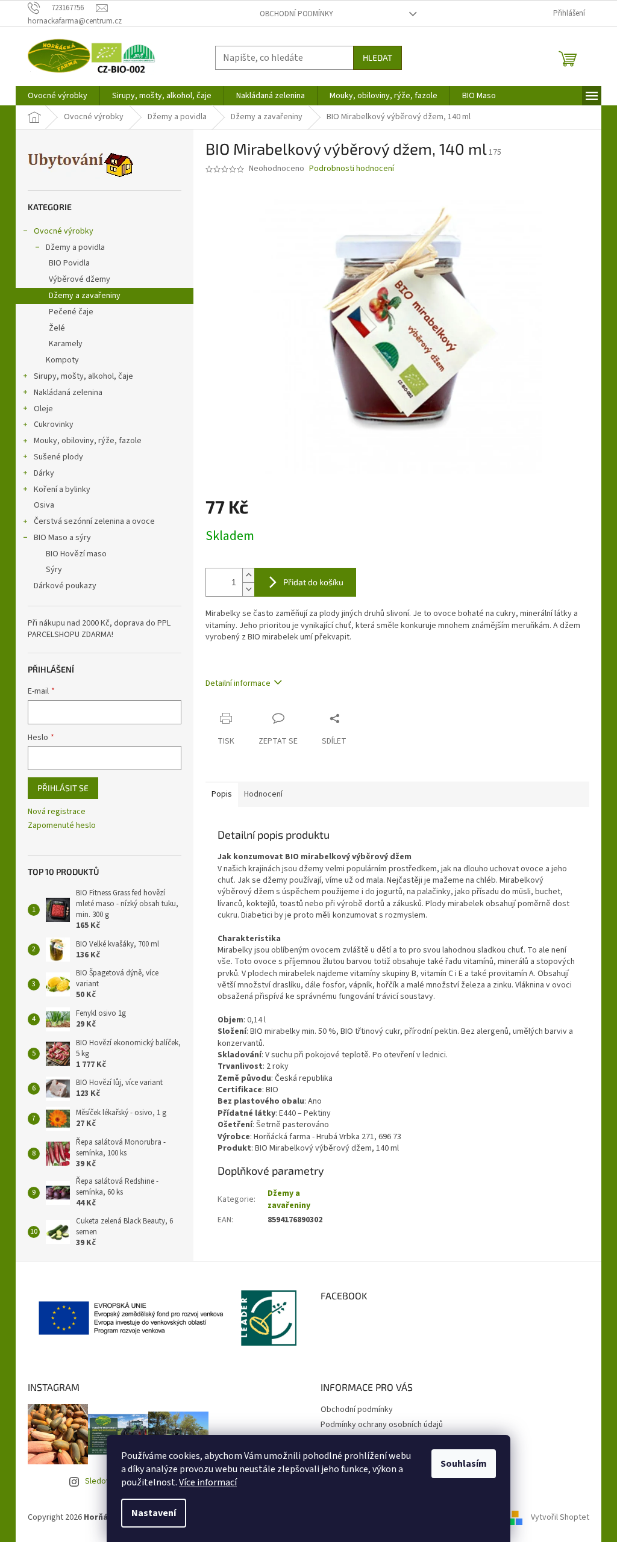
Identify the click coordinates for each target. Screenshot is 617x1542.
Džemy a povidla (75, 247)
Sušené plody (58, 457)
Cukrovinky (54, 424)
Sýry (54, 570)
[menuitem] (57, 95)
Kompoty (62, 360)
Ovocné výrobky (63, 231)
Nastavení (153, 1513)
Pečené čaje (71, 312)
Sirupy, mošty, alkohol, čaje (83, 376)
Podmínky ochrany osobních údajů (382, 1425)
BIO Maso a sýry (62, 538)
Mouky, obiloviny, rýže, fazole (88, 441)
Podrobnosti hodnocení (351, 169)
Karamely (66, 344)
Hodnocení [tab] (263, 794)
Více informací (208, 1482)
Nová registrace (57, 812)
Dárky (44, 473)
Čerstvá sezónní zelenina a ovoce (94, 521)
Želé (57, 328)
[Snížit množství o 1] (248, 589)
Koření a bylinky (62, 489)
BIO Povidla (69, 263)
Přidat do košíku (313, 582)
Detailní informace (238, 683)
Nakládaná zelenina (68, 393)
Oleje (43, 409)
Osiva (44, 505)
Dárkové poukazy (65, 586)
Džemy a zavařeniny (85, 296)
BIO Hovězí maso (76, 554)
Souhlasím (463, 1463)
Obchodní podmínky (296, 13)
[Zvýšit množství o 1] (248, 575)
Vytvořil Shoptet (560, 1517)
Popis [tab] (221, 794)
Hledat (377, 57)
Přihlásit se (63, 788)
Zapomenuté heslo (62, 826)
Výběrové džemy (79, 279)
